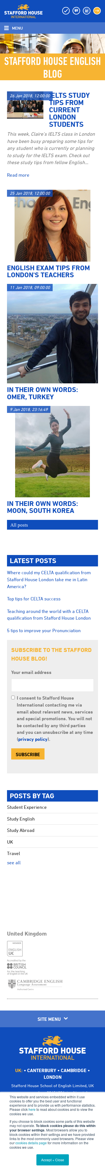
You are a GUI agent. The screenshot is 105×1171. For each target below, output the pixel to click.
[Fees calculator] (86, 10)
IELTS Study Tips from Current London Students (69, 109)
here (32, 1109)
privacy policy (33, 739)
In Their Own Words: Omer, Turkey (42, 393)
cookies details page (31, 1142)
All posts (19, 525)
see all (14, 862)
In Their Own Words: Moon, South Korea (42, 507)
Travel (13, 853)
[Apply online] (97, 10)
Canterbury (41, 1070)
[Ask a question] (76, 10)
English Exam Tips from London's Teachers (48, 271)
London (53, 1077)
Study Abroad (20, 830)
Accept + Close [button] (52, 1159)
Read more (18, 175)
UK (10, 842)
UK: (19, 1070)
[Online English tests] (66, 10)
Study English (21, 819)
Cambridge (74, 1070)
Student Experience (27, 807)
